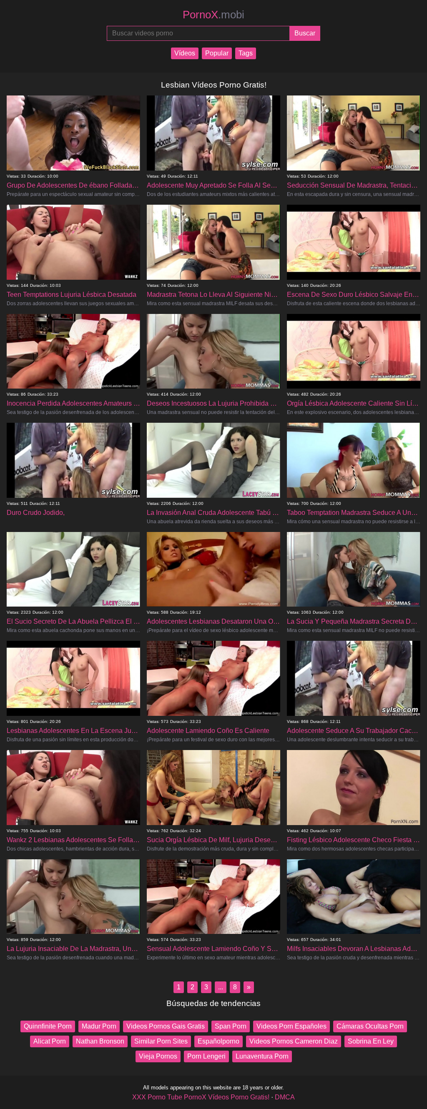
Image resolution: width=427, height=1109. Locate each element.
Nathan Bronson (100, 1041)
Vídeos (184, 53)
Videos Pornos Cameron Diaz (293, 1041)
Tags (246, 53)
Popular (217, 53)
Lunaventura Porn (262, 1056)
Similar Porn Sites (161, 1041)
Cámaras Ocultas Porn (370, 1026)
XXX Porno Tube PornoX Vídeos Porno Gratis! (200, 1097)
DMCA (285, 1097)
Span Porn (230, 1026)
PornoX (213, 14)
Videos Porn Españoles (291, 1026)
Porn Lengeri (206, 1056)
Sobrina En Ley (371, 1041)
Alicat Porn (49, 1041)
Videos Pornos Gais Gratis (165, 1026)
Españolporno (218, 1041)
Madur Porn (99, 1026)
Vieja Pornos (158, 1056)
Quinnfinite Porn (48, 1026)
